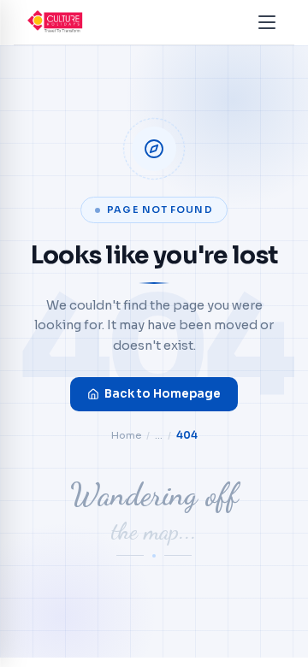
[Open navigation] (267, 22)
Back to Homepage (162, 394)
